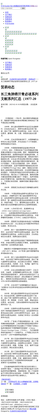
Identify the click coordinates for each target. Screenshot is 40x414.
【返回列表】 (6, 379)
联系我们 (27, 6)
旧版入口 (34, 6)
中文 (2, 6)
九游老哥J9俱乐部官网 (17, 79)
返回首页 (20, 6)
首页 (7, 12)
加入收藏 (13, 6)
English (7, 6)
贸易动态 (8, 17)
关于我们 (8, 14)
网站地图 (32, 409)
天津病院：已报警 (20, 384)
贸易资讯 (8, 19)
